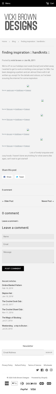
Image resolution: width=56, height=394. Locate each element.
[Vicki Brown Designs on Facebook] (42, 370)
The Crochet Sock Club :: (12, 301)
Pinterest (28, 90)
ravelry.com (10, 90)
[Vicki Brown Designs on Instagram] (51, 370)
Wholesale (48, 365)
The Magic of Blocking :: (12, 318)
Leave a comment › (10, 221)
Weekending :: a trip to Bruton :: (15, 326)
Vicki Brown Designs (21, 378)
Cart (52, 3)
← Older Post (7, 201)
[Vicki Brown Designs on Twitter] (37, 370)
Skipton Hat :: (7, 293)
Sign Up (49, 352)
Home (4, 41)
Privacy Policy (7, 365)
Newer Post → (48, 201)
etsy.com (9, 134)
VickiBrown (19, 90)
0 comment (7, 190)
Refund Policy (20, 365)
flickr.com (10, 109)
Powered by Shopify (39, 378)
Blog (14, 41)
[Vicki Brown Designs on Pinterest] (46, 370)
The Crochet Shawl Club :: (13, 309)
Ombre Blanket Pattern (12, 285)
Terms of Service (34, 365)
